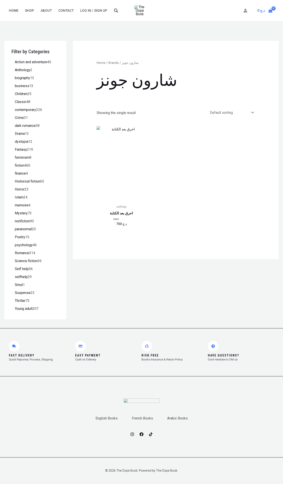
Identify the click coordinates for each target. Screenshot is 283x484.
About (46, 11)
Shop (29, 11)
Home (13, 11)
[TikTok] (151, 434)
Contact (66, 11)
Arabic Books (177, 418)
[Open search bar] (116, 11)
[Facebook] (141, 434)
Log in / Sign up (93, 11)
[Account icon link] (245, 11)
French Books (142, 418)
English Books (107, 418)
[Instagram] (132, 434)
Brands (114, 63)
